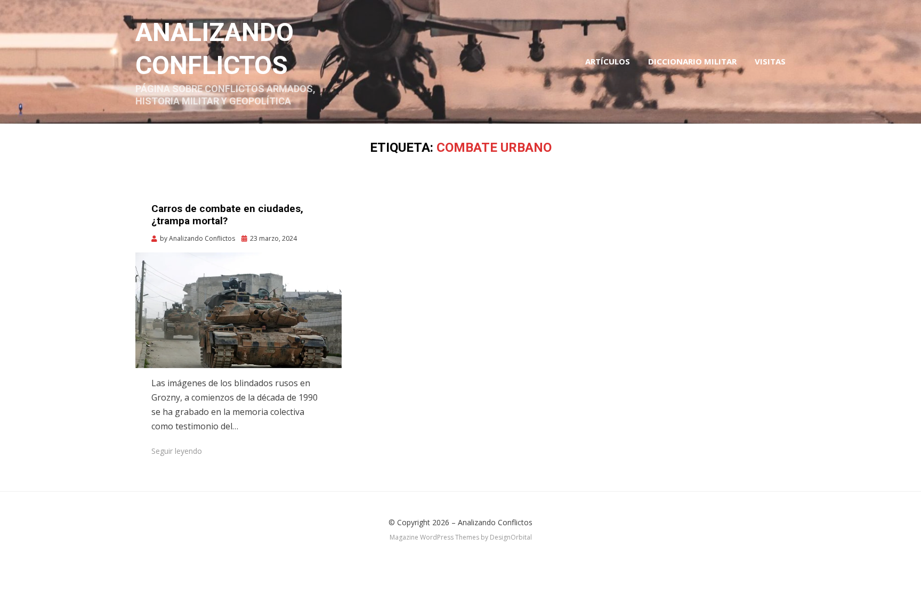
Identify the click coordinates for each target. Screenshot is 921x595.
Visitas (770, 61)
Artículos (607, 61)
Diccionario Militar (692, 61)
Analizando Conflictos (495, 522)
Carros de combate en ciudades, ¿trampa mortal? (227, 214)
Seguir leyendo (176, 451)
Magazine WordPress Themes (434, 537)
